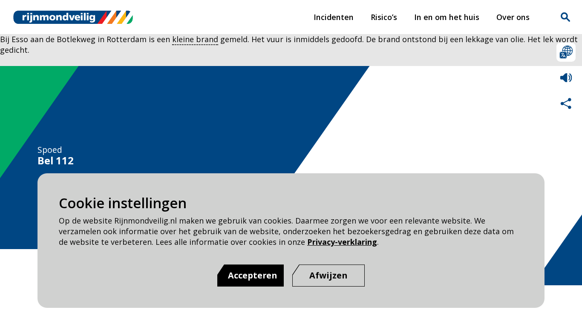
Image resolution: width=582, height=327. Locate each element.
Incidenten (334, 17)
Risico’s (384, 17)
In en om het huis (446, 17)
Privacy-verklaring (342, 242)
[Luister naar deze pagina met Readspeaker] (566, 77)
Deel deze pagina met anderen (566, 103)
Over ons (513, 17)
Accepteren (252, 275)
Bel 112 (55, 160)
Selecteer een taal (566, 52)
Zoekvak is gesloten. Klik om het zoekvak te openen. (565, 17)
